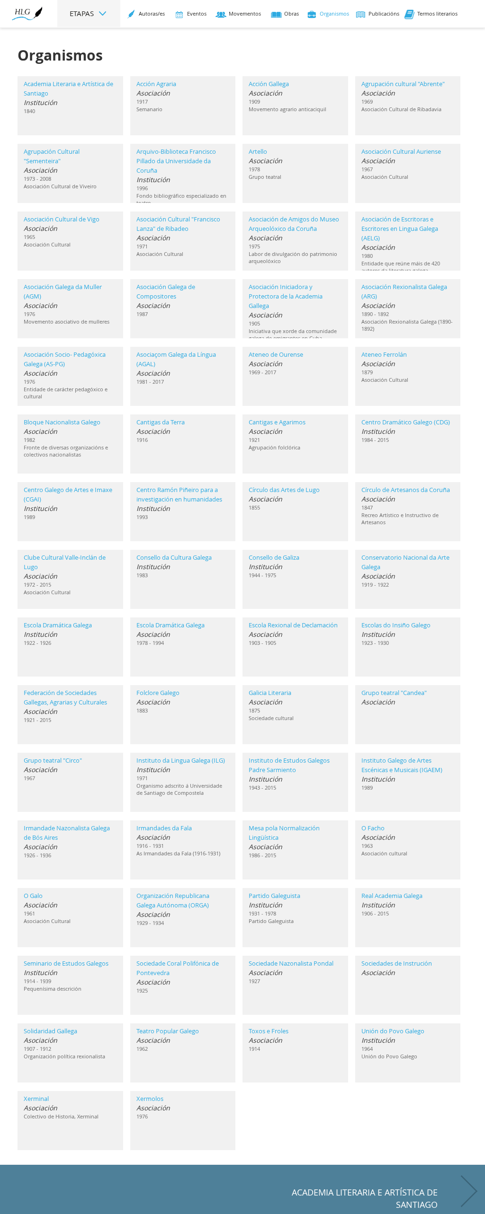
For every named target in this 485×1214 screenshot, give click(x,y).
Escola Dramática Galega (58, 625)
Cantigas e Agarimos (277, 422)
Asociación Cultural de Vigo (61, 219)
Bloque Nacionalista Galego (62, 422)
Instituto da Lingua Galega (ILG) (180, 760)
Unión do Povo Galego (392, 1031)
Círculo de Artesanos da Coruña (405, 489)
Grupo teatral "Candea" (394, 692)
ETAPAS (83, 13)
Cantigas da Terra (160, 422)
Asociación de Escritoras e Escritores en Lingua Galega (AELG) (399, 228)
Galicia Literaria (270, 692)
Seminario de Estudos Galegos (66, 963)
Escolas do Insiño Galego (396, 625)
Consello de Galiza (274, 557)
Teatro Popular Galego (167, 1031)
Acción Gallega (269, 83)
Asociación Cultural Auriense (401, 151)
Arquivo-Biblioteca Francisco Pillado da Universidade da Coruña (176, 161)
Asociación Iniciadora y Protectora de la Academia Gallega (286, 296)
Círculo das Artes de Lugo (284, 489)
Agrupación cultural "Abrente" (403, 83)
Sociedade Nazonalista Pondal (291, 963)
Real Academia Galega (391, 895)
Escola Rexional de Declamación (293, 625)
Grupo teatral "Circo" (53, 760)
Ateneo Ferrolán (384, 354)
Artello (258, 151)
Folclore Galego (158, 692)
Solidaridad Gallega (50, 1031)
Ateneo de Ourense (276, 354)
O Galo (33, 895)
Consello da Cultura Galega (174, 557)
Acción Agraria (156, 83)
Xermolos (149, 1098)
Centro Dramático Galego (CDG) (405, 422)
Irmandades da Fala (164, 828)
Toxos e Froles (268, 1031)
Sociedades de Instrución (396, 963)
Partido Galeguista (274, 895)
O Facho (373, 828)
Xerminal (36, 1098)
